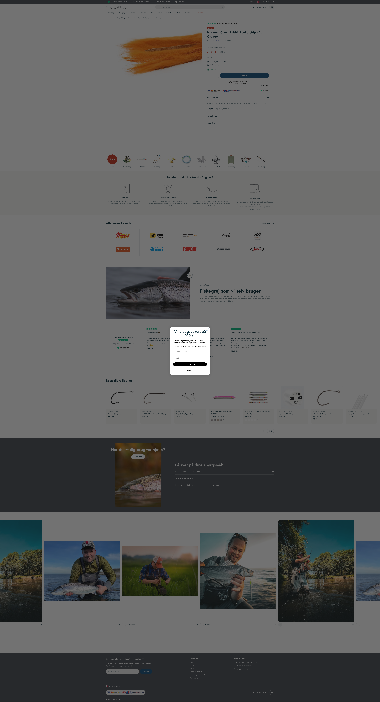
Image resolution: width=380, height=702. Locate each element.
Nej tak (190, 370)
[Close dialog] (207, 329)
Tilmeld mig (190, 364)
